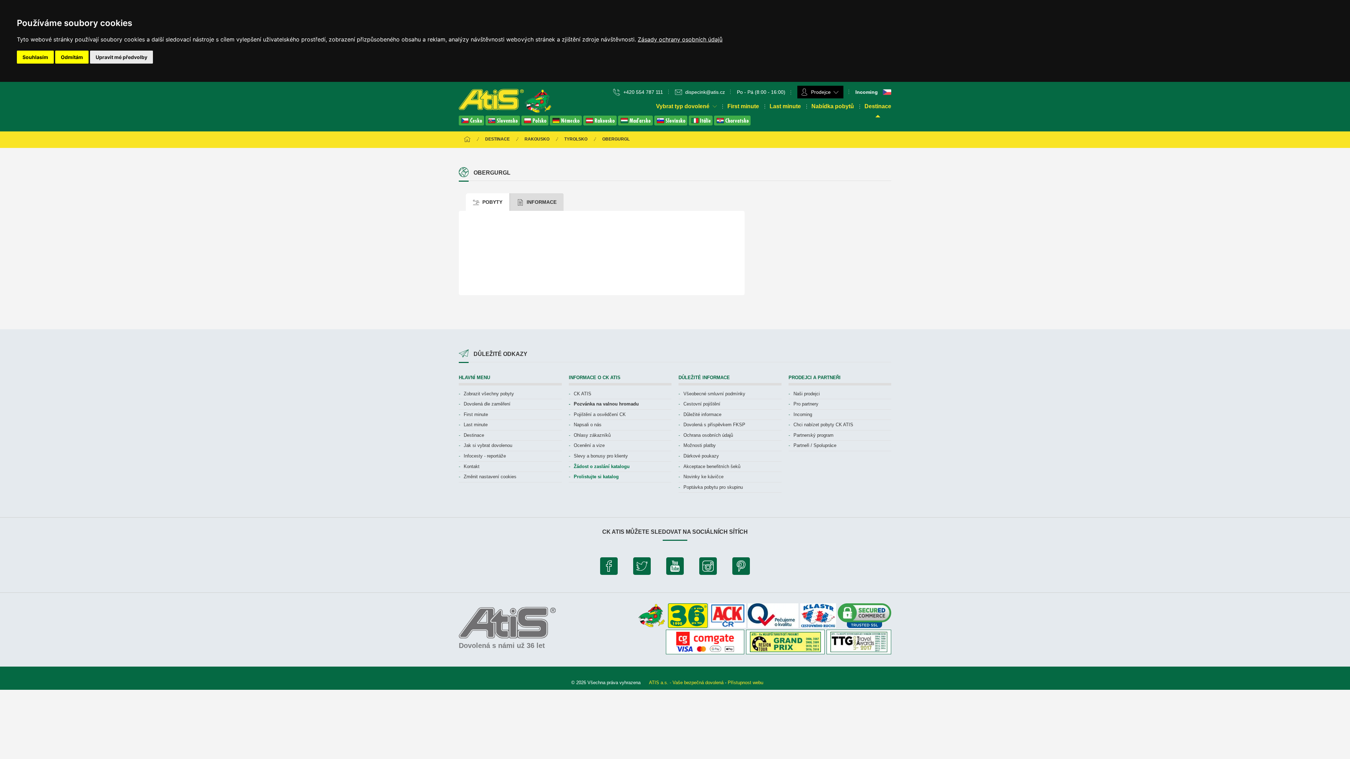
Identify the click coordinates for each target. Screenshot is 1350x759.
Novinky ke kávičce (703, 476)
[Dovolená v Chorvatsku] (732, 123)
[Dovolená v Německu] (566, 123)
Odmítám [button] (72, 57)
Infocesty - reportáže (485, 456)
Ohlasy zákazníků (592, 435)
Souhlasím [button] (35, 57)
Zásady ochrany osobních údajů (680, 39)
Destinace (877, 106)
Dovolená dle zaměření (487, 404)
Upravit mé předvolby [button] (121, 57)
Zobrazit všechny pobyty (489, 393)
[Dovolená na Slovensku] (503, 123)
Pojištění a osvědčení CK (600, 414)
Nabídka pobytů (832, 106)
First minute (743, 106)
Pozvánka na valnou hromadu (606, 404)
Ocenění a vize (589, 445)
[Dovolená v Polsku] (535, 123)
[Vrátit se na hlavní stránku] (467, 139)
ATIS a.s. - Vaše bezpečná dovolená (686, 682)
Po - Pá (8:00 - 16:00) (761, 92)
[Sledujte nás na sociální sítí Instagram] (708, 567)
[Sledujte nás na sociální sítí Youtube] (675, 567)
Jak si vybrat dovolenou (488, 445)
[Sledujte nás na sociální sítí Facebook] (609, 567)
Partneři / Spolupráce (814, 445)
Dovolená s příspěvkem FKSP (714, 424)
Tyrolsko (575, 139)
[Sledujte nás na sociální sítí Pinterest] (741, 567)
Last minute (785, 106)
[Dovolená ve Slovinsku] (671, 123)
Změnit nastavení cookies (490, 476)
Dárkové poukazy (701, 456)
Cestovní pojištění (701, 404)
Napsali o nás (588, 424)
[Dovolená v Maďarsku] (636, 123)
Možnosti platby (699, 445)
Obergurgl (616, 139)
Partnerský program (813, 435)
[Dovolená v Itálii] (701, 123)
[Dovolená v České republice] (472, 123)
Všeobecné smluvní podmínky (714, 393)
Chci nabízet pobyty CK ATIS (823, 424)
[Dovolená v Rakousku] (600, 123)
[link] (680, 39)
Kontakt (472, 466)
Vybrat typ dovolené (683, 106)
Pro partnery (805, 404)
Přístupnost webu (745, 682)
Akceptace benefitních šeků (711, 466)
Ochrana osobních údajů (708, 435)
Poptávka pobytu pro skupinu (713, 487)
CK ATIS (582, 393)
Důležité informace (702, 414)
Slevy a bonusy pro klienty (601, 456)
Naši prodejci (806, 393)
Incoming (802, 414)
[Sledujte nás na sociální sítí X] (642, 567)
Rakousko (537, 139)
